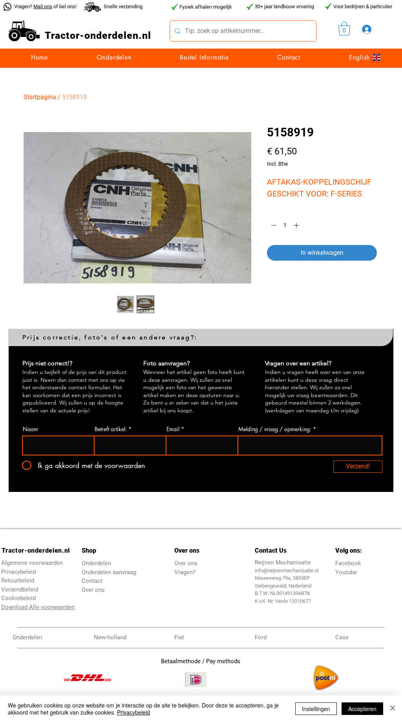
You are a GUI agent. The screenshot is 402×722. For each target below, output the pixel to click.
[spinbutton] (285, 225)
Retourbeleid (17, 580)
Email (172, 429)
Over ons (93, 589)
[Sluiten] (392, 709)
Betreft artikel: (111, 429)
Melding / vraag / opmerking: (274, 429)
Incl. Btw (277, 164)
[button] (344, 29)
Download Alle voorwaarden (38, 607)
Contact (92, 580)
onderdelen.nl (117, 35)
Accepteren (362, 709)
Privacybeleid (133, 712)
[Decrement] (273, 225)
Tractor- (64, 35)
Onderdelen (96, 563)
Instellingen (316, 709)
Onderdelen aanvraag (109, 572)
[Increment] (297, 225)
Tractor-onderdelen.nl (35, 550)
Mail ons (42, 6)
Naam (30, 429)
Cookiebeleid (18, 598)
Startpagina (40, 97)
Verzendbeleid (19, 589)
